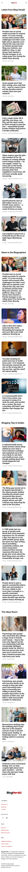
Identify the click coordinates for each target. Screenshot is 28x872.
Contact (3, 809)
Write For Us (4, 804)
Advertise (3, 807)
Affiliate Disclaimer (6, 841)
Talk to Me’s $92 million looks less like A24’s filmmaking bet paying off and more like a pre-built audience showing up (13, 330)
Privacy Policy (4, 844)
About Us (3, 828)
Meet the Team (5, 833)
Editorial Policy (5, 830)
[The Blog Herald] (14, 3)
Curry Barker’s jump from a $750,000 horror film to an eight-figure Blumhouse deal (13, 237)
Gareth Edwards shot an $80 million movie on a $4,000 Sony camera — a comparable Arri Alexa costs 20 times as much (12, 205)
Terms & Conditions (6, 846)
